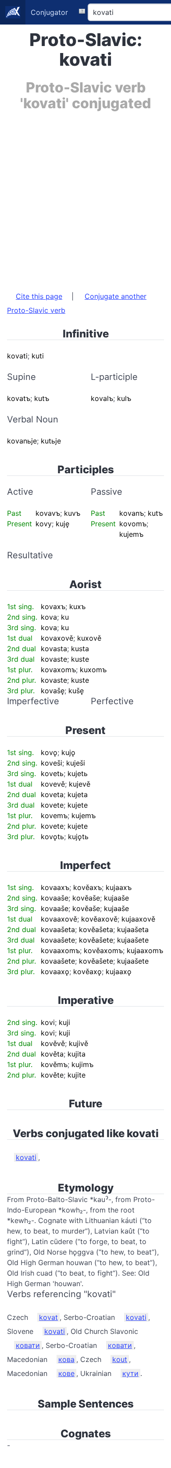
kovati (26, 1157)
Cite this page (39, 296)
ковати (28, 1345)
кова (66, 1359)
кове (66, 1373)
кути (130, 1373)
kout (119, 1359)
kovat (48, 1317)
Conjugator (49, 12)
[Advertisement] (85, 196)
